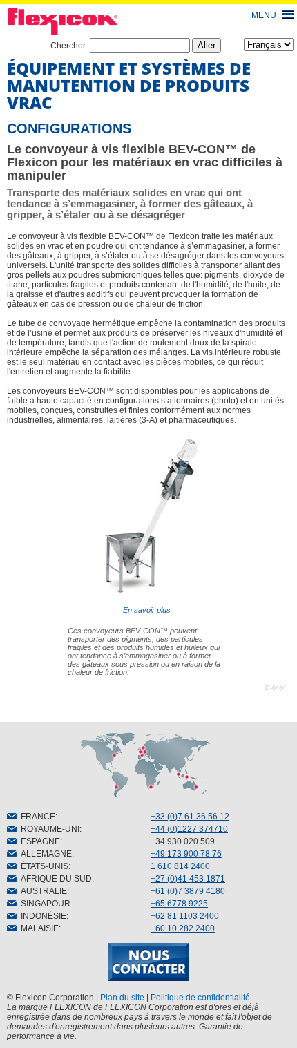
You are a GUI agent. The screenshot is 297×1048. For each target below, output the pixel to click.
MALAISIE (38, 928)
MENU (263, 15)
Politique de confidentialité (200, 997)
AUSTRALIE (42, 891)
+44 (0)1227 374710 (189, 829)
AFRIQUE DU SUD (54, 879)
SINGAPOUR (43, 903)
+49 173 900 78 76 (186, 854)
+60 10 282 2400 (183, 928)
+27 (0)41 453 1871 (188, 879)
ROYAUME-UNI (48, 829)
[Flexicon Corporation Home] (148, 21)
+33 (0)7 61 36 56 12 (190, 816)
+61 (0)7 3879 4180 (188, 891)
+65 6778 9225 (179, 903)
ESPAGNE (38, 841)
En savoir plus (147, 610)
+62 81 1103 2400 (185, 916)
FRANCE (36, 816)
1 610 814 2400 (180, 866)
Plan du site (122, 997)
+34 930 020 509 (183, 841)
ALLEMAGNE (44, 854)
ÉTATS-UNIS (42, 866)
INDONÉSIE (41, 916)
